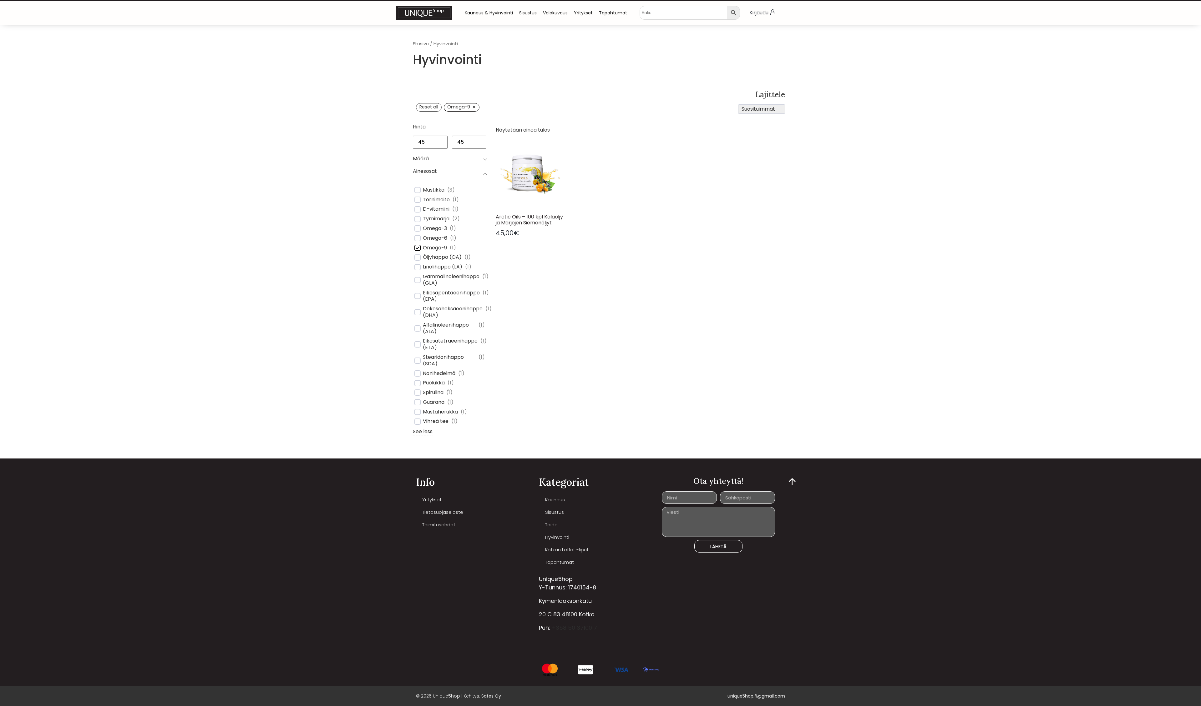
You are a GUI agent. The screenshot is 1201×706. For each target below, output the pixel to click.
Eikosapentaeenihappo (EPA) (451, 296)
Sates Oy (491, 696)
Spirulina (433, 392)
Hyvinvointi (557, 537)
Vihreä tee (435, 421)
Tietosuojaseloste (442, 512)
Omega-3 (435, 228)
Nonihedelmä (439, 373)
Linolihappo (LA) (442, 267)
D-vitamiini (436, 209)
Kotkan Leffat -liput (567, 549)
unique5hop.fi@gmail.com (756, 696)
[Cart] (795, 13)
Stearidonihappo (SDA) (443, 360)
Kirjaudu (758, 12)
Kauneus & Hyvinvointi (489, 13)
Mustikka (433, 190)
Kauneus (555, 499)
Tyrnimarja (436, 219)
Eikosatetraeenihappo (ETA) (450, 344)
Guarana (433, 402)
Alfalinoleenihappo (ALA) (446, 328)
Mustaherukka (440, 412)
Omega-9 (435, 248)
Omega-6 (435, 238)
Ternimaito (436, 200)
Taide (551, 524)
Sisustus (528, 13)
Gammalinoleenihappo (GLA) (451, 280)
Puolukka (434, 383)
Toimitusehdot (438, 524)
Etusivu (421, 44)
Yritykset (583, 13)
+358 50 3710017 (574, 628)
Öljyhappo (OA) (442, 257)
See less (423, 431)
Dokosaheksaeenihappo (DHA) (453, 312)
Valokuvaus (555, 13)
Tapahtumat (613, 13)
